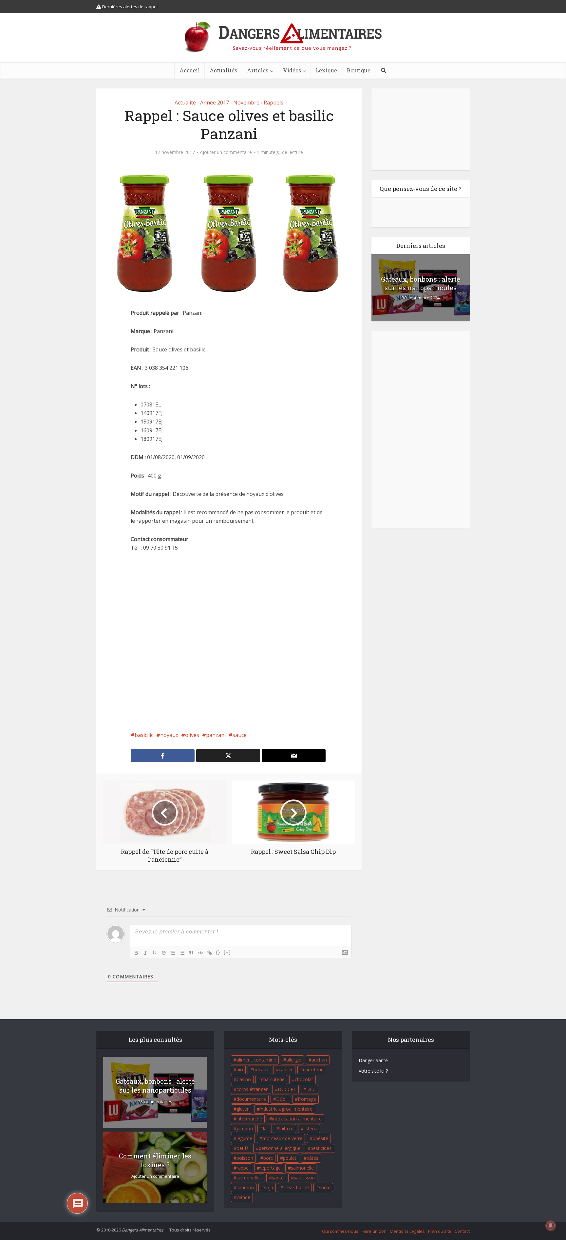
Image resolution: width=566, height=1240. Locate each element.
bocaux (261, 1069)
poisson (244, 1158)
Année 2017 (214, 102)
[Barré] (163, 953)
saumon (245, 1187)
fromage (307, 1099)
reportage (270, 1168)
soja (268, 1187)
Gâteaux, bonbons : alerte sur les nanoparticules (420, 283)
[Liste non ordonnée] (182, 953)
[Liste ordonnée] (173, 953)
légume (244, 1138)
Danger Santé (373, 1060)
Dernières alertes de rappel (129, 6)
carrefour (313, 1069)
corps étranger (252, 1089)
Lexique (326, 70)
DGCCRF (287, 1089)
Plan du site (439, 1231)
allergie (293, 1060)
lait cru (286, 1128)
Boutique (358, 70)
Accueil (189, 70)
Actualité (185, 102)
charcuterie (273, 1079)
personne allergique (279, 1148)
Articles (257, 70)
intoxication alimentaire (297, 1119)
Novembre (246, 102)
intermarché (249, 1119)
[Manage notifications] (550, 1225)
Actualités (223, 70)
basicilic (144, 735)
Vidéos (292, 70)
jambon (244, 1128)
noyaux (169, 735)
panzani (216, 735)
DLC (310, 1089)
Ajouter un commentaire (226, 152)
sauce (240, 735)
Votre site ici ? (373, 1071)
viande (243, 1197)
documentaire (251, 1099)
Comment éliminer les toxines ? (155, 1160)
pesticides (321, 1148)
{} (218, 952)
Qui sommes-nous (340, 1231)
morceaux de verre (282, 1138)
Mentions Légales (407, 1231)
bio (239, 1069)
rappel (243, 1168)
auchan (319, 1060)
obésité (320, 1138)
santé (278, 1177)
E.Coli (282, 1099)
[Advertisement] (229, 641)
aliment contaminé (256, 1060)
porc (268, 1158)
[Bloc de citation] (191, 953)
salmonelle (302, 1168)
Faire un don (374, 1231)
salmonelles (249, 1177)
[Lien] (209, 953)
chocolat (304, 1079)
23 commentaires (155, 1101)
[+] (227, 952)
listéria (310, 1128)
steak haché (296, 1187)
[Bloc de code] (200, 953)
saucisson (304, 1177)
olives (192, 735)
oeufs (242, 1148)
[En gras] (136, 953)
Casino (243, 1079)
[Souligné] (154, 953)
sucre (324, 1187)
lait (266, 1128)
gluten (243, 1109)
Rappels (273, 102)
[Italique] (145, 953)
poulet (289, 1158)
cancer (286, 1069)
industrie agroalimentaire (286, 1109)
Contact (462, 1231)
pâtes (312, 1158)
